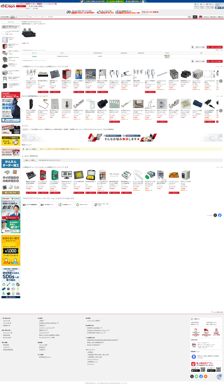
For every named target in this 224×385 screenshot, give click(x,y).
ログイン (21, 6)
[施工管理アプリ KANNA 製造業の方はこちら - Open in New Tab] (10, 232)
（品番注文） (13, 16)
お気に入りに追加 (200, 47)
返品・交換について (211, 324)
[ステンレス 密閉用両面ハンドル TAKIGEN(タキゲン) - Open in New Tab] (126, 74)
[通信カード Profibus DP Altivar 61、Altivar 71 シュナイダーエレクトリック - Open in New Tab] (102, 74)
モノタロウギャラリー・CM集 (47, 337)
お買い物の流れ (195, 322)
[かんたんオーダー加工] (10, 194)
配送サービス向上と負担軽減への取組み (49, 335)
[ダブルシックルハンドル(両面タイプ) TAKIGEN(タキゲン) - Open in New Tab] (114, 74)
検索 (195, 17)
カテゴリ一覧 (6, 320)
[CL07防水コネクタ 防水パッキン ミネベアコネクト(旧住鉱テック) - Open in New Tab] (102, 104)
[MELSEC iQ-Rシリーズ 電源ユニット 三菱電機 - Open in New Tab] (67, 74)
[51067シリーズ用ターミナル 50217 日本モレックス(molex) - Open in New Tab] (174, 104)
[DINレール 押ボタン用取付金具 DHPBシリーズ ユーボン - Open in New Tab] (90, 104)
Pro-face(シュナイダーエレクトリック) (31, 21)
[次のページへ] (221, 81)
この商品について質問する (29, 160)
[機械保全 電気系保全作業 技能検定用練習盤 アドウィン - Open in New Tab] (31, 175)
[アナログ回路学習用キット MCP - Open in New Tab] (79, 175)
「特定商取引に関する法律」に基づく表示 (98, 354)
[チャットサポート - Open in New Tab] (202, 6)
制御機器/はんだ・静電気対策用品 (53, 129)
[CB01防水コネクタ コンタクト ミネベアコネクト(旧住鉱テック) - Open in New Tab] (79, 104)
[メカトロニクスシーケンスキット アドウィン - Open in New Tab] (174, 175)
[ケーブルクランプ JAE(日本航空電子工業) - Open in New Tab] (67, 104)
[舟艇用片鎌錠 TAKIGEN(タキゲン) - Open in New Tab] (138, 74)
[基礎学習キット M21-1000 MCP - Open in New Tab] (55, 74)
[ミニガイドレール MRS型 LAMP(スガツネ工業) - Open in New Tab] (162, 74)
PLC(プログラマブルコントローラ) (93, 129)
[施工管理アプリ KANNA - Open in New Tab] (10, 219)
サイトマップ (90, 364)
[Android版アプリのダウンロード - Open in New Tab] (214, 370)
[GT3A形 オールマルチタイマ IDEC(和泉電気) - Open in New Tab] (174, 74)
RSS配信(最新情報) (8, 349)
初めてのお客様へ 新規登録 (36, 6)
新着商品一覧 (6, 325)
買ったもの (213, 16)
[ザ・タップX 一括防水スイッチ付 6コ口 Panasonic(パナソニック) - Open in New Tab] (138, 175)
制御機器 (66, 129)
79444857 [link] (34, 56)
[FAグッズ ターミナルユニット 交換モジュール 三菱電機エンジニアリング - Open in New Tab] (186, 104)
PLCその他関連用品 (109, 129)
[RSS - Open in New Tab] (205, 377)
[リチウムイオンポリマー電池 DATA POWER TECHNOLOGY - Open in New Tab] (43, 104)
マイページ (19, 8)
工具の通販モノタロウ (37, 129)
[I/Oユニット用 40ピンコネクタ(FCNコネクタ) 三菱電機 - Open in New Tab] (31, 104)
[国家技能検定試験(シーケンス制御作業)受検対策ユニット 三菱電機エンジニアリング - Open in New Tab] (114, 175)
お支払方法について (211, 322)
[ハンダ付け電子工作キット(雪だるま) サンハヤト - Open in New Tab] (102, 175)
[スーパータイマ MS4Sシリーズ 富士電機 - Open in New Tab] (197, 74)
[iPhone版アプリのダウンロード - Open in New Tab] (198, 370)
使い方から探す (7, 337)
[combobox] (108, 17)
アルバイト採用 (43, 344)
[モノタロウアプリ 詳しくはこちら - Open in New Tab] (206, 364)
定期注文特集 (6, 335)
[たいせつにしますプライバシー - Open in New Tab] (219, 377)
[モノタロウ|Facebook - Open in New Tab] (201, 377)
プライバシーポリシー (93, 359)
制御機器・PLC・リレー (76, 129)
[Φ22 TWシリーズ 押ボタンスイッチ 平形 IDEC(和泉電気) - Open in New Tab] (150, 175)
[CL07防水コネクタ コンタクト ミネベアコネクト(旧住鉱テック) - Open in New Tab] (126, 104)
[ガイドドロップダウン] (210, 7)
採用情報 (40, 342)
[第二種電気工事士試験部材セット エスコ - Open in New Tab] (90, 74)
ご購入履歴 (35, 8)
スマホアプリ (6, 347)
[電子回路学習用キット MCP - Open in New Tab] (43, 74)
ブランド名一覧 (7, 323)
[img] (8, 6)
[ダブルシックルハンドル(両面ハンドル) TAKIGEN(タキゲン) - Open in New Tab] (31, 74)
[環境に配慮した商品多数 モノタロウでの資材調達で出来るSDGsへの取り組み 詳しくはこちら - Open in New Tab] (10, 298)
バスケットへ (44, 91)
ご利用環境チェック (92, 361)
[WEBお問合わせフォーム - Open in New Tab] (197, 6)
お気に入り (220, 16)
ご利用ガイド (196, 319)
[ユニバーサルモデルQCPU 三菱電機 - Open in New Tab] (209, 74)
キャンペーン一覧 (7, 332)
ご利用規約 (90, 352)
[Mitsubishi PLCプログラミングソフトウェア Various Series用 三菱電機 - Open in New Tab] (67, 175)
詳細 (189, 16)
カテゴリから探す (5, 16)
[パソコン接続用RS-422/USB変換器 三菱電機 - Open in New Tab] (209, 104)
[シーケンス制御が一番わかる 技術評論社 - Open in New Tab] (79, 74)
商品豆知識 (6, 344)
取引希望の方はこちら (45, 357)
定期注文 (28, 8)
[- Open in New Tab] (196, 332)
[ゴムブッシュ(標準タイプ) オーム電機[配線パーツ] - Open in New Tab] (197, 104)
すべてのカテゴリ (21, 16)
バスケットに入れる (216, 47)
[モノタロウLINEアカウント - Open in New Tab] (196, 377)
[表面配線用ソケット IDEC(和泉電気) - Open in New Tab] (186, 74)
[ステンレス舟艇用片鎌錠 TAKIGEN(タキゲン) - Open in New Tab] (150, 74)
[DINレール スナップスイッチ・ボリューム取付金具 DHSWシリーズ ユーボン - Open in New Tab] (150, 104)
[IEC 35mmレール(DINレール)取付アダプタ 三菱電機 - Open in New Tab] (55, 104)
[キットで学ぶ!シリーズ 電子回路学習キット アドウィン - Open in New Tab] (43, 175)
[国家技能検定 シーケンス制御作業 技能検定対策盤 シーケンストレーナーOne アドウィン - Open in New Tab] (126, 175)
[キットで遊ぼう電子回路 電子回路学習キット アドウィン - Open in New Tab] (162, 175)
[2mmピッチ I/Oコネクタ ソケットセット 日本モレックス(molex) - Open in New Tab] (162, 104)
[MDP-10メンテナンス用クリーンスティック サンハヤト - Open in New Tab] (114, 104)
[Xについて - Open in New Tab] (192, 377)
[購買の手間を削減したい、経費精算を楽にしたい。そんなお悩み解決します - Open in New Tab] (122, 138)
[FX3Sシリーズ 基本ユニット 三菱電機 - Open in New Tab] (186, 175)
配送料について (195, 324)
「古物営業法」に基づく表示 (94, 357)
